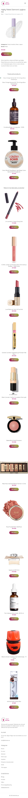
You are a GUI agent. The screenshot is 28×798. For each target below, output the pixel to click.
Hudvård (13, 44)
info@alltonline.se (5, 740)
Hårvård (3, 754)
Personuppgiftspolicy (6, 785)
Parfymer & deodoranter (7, 762)
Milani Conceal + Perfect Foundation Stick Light (14, 397)
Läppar (21, 44)
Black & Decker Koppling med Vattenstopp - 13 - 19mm (14, 657)
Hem (2, 14)
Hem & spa (4, 756)
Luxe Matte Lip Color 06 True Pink (14, 309)
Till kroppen (4, 767)
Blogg (2, 777)
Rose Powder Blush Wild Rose (14, 527)
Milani (17, 44)
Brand (9, 44)
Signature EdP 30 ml (14, 570)
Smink (2, 764)
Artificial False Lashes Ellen (14, 701)
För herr (3, 751)
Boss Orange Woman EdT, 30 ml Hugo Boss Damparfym (14, 83)
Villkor (2, 782)
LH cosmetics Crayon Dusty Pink (14, 221)
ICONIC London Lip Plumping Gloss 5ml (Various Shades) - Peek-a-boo (14, 265)
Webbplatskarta (5, 787)
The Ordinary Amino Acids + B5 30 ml (14, 613)
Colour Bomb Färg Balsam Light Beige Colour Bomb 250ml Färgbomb (14, 171)
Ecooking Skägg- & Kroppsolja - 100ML (14, 127)
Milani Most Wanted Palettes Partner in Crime (14, 483)
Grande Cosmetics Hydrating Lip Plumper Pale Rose (14, 353)
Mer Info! (6, 54)
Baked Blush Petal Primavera (14, 440)
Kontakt (3, 779)
